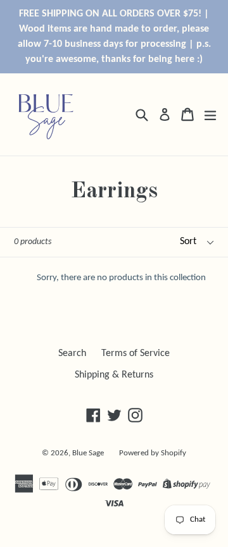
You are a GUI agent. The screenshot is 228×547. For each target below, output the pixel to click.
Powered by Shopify (152, 453)
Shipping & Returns (114, 375)
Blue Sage (88, 453)
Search (72, 353)
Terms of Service (135, 353)
